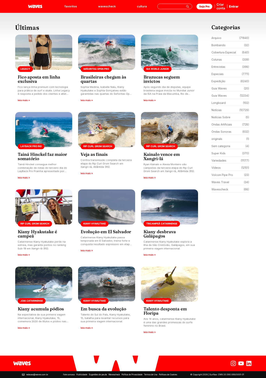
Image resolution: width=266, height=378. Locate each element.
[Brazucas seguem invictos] (169, 69)
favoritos (70, 6)
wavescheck (107, 6)
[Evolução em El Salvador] (106, 224)
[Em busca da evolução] (106, 301)
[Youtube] (241, 363)
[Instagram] (233, 363)
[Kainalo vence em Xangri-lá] (169, 147)
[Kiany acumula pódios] (43, 301)
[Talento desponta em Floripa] (169, 301)
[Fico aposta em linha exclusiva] (43, 69)
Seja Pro (204, 6)
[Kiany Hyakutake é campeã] (43, 224)
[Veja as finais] (106, 147)
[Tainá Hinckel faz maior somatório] (43, 147)
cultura (142, 6)
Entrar (234, 6)
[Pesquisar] (187, 6)
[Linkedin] (249, 363)
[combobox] (174, 6)
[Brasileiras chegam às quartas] (106, 69)
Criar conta (221, 6)
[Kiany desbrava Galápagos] (169, 224)
